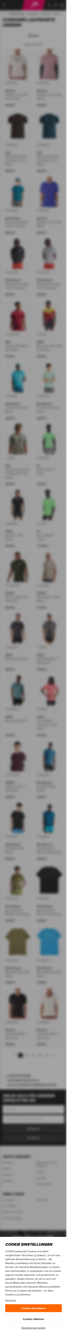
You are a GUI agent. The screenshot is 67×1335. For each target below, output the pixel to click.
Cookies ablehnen (33, 1318)
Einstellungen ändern (33, 1327)
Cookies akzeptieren (33, 1308)
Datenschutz (10, 1300)
